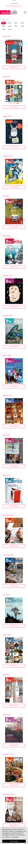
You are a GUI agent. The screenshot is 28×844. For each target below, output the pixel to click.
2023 (16, 23)
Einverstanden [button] (14, 841)
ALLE (3, 23)
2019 (3, 26)
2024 (9, 23)
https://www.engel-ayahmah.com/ (14, 5)
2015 (3, 29)
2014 (9, 29)
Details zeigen (14, 67)
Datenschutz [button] (15, 837)
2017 (16, 26)
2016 (22, 26)
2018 (9, 26)
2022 (22, 23)
